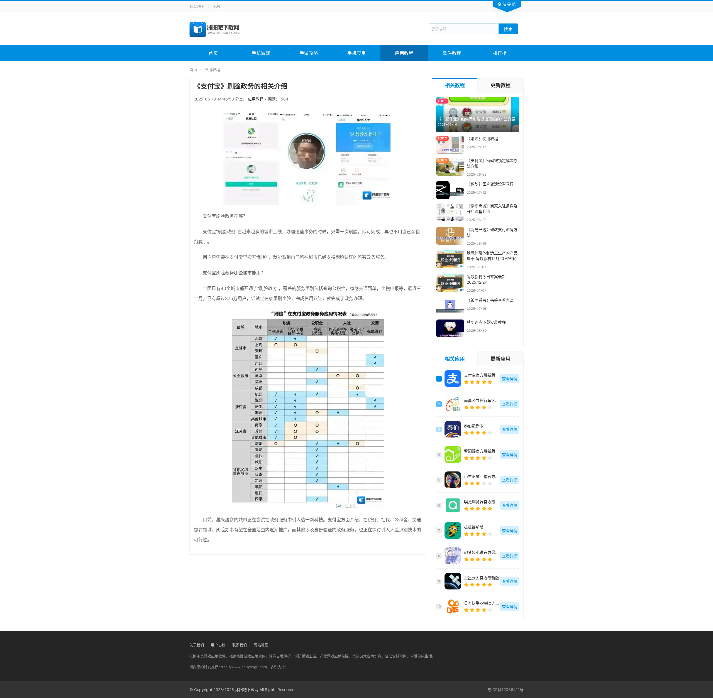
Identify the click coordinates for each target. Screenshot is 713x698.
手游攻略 (309, 53)
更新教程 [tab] (500, 85)
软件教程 (452, 53)
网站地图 (197, 6)
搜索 (508, 29)
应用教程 (404, 53)
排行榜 (500, 53)
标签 (217, 6)
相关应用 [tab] (455, 359)
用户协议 (218, 645)
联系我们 (239, 645)
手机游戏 (261, 53)
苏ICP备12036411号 (505, 689)
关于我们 (196, 645)
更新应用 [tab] (500, 359)
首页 (213, 53)
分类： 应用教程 (250, 99)
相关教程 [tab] (455, 85)
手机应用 (356, 53)
